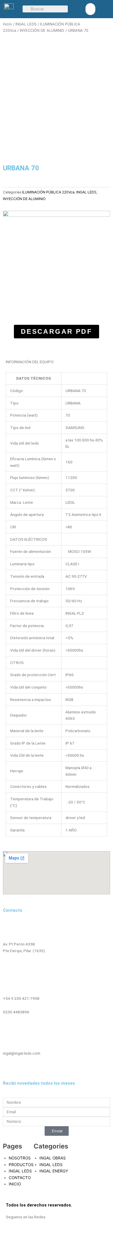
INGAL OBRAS (52, 1158)
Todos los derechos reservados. (39, 1205)
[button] (90, 9)
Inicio (7, 24)
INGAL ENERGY (53, 1171)
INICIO (15, 1184)
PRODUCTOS (21, 1164)
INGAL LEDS (26, 24)
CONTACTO (20, 1177)
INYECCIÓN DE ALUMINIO (42, 30)
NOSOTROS (20, 1158)
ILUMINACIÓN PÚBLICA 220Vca (48, 192)
